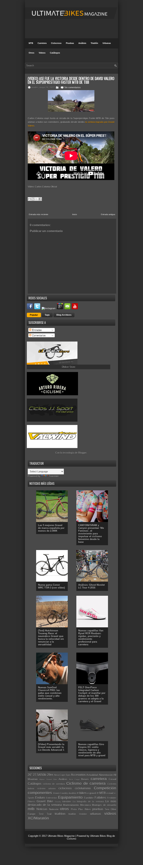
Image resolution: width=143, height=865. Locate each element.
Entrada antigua (108, 214)
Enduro (40, 797)
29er (50, 774)
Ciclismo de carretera (86, 783)
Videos (42, 53)
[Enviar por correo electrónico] (29, 199)
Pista (74, 809)
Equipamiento (70, 797)
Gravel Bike (45, 801)
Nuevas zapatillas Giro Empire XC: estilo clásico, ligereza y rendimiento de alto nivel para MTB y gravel (91, 750)
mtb (31, 809)
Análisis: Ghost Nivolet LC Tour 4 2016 (91, 586)
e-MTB (101, 793)
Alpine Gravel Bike (48, 779)
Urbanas (107, 43)
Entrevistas (51, 798)
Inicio (74, 214)
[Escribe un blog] (33, 199)
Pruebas (70, 43)
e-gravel (91, 793)
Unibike (83, 814)
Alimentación (106, 775)
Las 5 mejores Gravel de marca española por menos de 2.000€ (51, 528)
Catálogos (55, 53)
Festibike (111, 798)
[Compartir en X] (36, 199)
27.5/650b (39, 774)
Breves (85, 779)
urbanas (95, 813)
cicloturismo (83, 788)
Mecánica (85, 805)
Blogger (82, 452)
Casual (112, 779)
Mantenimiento (71, 805)
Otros (31, 53)
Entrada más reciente (38, 214)
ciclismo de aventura (54, 784)
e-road (110, 793)
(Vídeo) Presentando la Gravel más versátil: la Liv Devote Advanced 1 (51, 747)
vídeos (110, 813)
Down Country (60, 793)
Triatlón (94, 43)
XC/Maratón (38, 818)
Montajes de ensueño (104, 805)
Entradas (36, 330)
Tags (47, 315)
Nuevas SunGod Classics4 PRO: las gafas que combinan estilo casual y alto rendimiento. (49, 693)
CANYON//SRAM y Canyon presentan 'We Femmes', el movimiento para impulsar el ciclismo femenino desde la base (91, 533)
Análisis (82, 43)
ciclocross (65, 788)
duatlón (72, 793)
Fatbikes (100, 797)
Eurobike (88, 797)
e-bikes (82, 793)
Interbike (66, 801)
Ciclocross (56, 43)
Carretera (42, 43)
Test (41, 814)
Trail (49, 814)
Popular (34, 315)
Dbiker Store (68, 367)
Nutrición (53, 809)
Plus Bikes (84, 809)
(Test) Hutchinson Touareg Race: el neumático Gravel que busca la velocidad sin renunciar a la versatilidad (51, 637)
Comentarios (38, 335)
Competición (105, 788)
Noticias (41, 809)
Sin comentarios (72, 87)
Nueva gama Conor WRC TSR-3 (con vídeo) (51, 586)
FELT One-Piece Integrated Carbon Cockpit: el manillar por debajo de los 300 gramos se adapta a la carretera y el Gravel (91, 694)
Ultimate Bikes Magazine (61, 836)
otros (64, 809)
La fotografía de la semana (88, 801)
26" (30, 774)
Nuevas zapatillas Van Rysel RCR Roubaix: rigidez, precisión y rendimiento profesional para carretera (90, 637)
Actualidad (92, 775)
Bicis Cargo (74, 779)
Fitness (31, 801)
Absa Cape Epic (62, 775)
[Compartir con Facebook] (40, 199)
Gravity (58, 802)
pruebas (97, 809)
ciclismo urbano (46, 788)
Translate (54, 476)
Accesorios (78, 774)
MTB (31, 43)
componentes (40, 792)
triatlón (72, 814)
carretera (99, 779)
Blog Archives (64, 315)
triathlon (60, 813)
